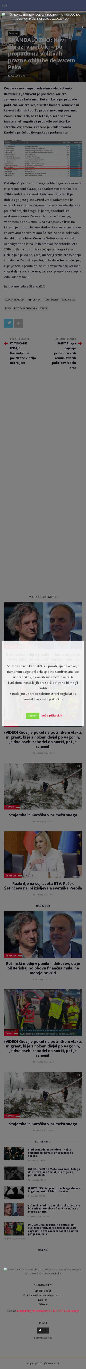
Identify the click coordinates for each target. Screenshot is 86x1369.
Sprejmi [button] (32, 715)
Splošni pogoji (43, 1290)
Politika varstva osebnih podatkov (43, 1295)
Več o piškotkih (51, 715)
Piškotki (43, 1304)
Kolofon (42, 1299)
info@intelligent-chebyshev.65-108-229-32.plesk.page (48, 1311)
